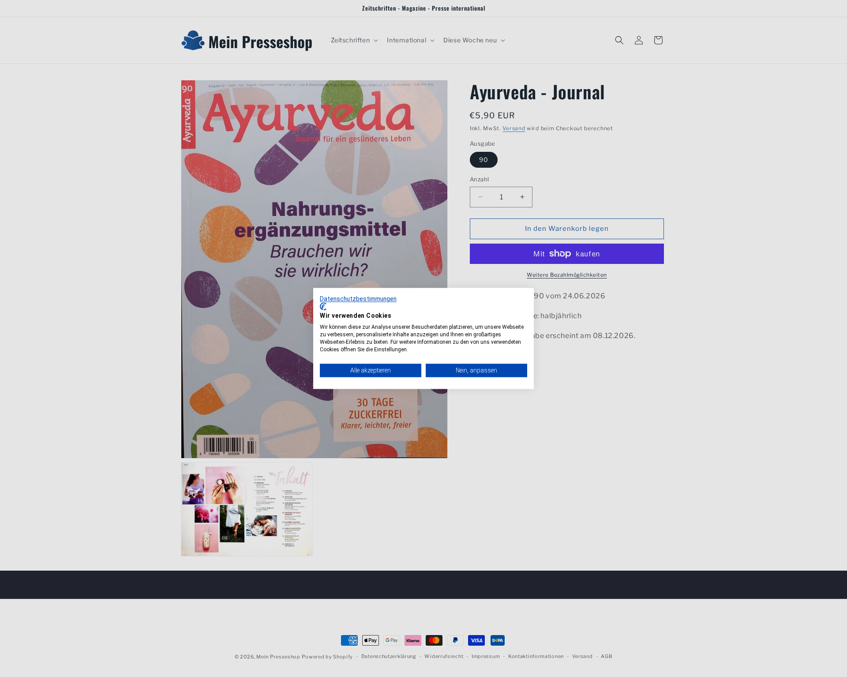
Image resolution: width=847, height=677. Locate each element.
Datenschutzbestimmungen (358, 298)
